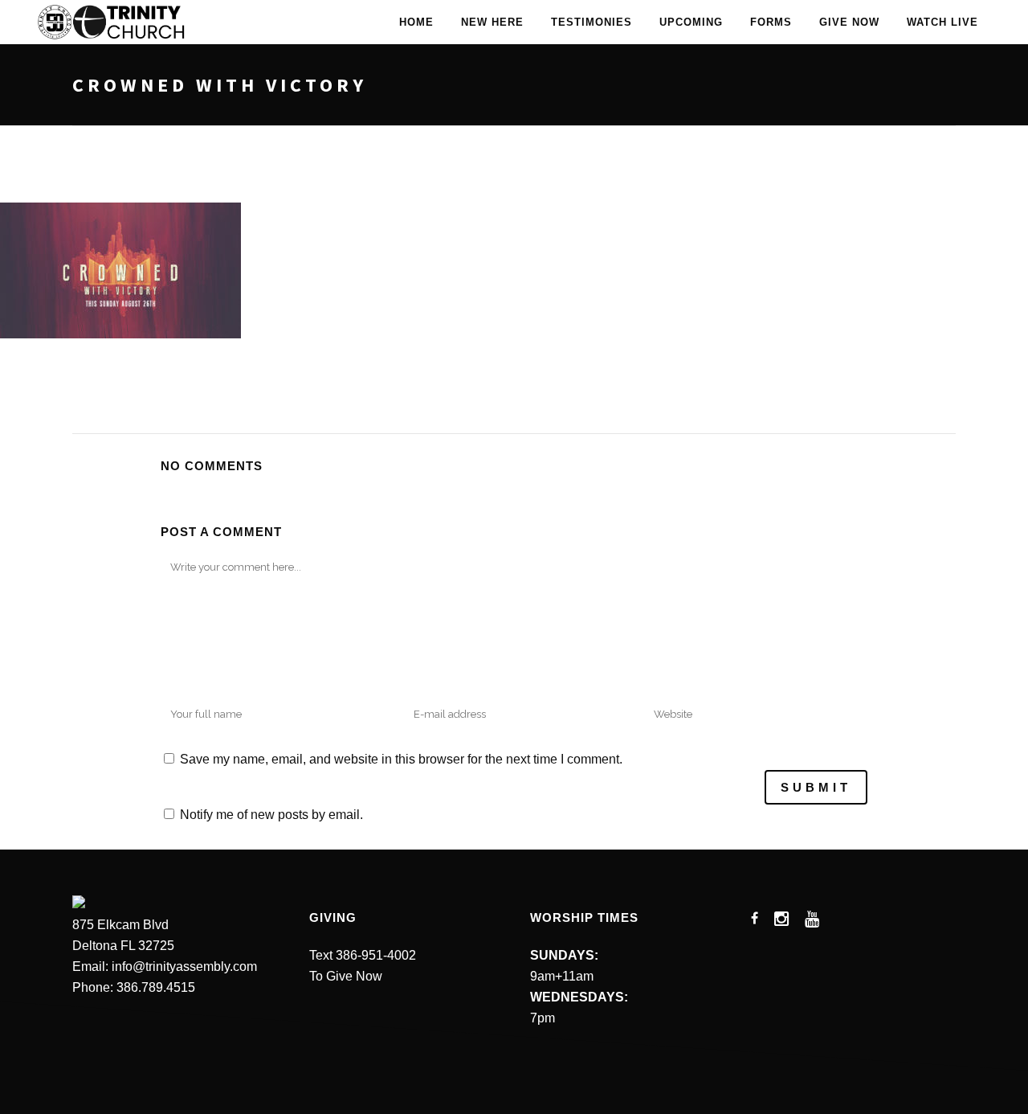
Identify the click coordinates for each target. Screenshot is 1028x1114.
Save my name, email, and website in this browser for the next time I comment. (401, 759)
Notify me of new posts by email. (271, 814)
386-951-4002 (376, 955)
